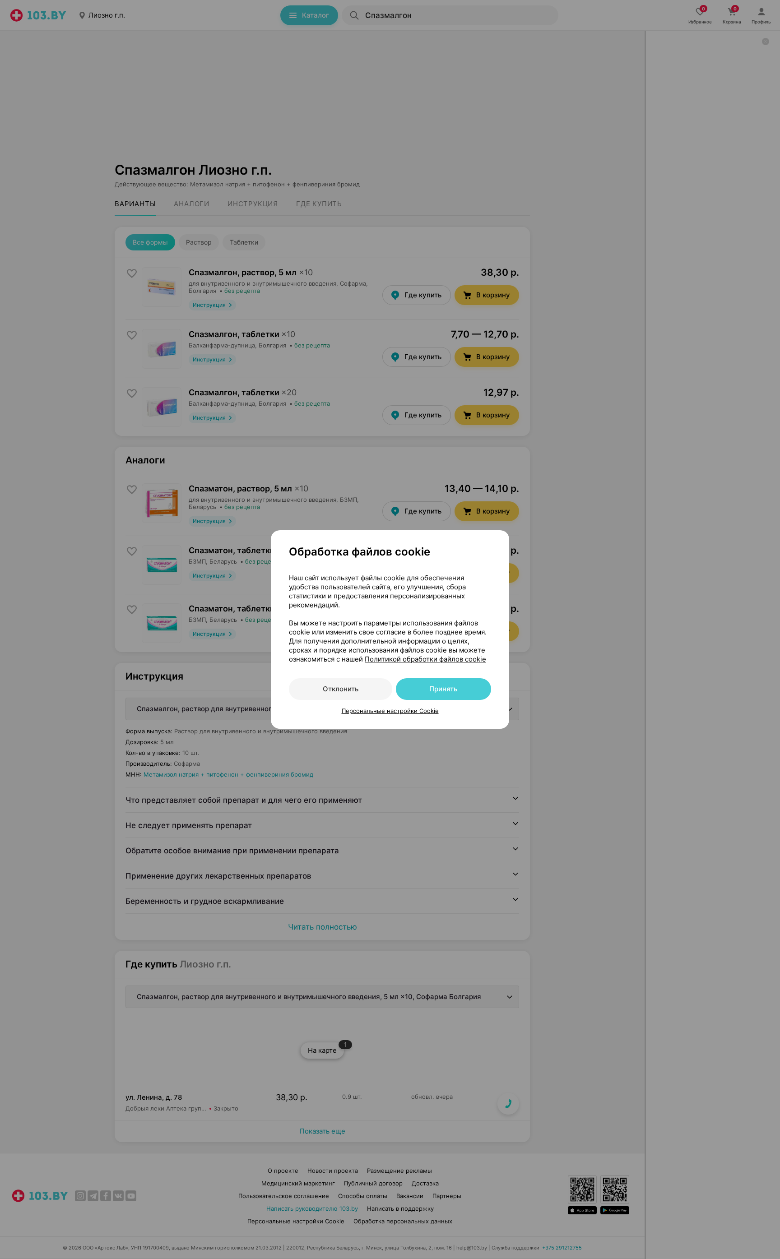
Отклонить (340, 689)
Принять (443, 689)
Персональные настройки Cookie (390, 710)
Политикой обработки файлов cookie (425, 659)
